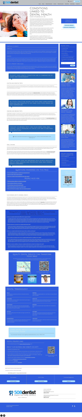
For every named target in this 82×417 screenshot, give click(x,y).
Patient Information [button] (49, 3)
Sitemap (11, 406)
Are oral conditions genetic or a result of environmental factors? (19, 172)
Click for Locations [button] (13, 381)
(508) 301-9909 (46, 392)
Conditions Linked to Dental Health (16, 368)
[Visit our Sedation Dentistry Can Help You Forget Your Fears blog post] (68, 133)
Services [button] (55, 3)
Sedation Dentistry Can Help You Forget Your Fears (68, 136)
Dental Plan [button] (67, 3)
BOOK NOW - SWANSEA (69, 25)
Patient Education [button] (61, 3)
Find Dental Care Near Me (66, 165)
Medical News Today (36, 92)
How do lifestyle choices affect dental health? (15, 185)
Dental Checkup (64, 49)
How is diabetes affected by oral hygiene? (15, 183)
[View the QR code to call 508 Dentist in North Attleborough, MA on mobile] (68, 183)
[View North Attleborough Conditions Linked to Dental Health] (13, 36)
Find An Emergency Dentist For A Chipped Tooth (67, 85)
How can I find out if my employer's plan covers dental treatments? (19, 188)
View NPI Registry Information (30, 357)
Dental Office (64, 162)
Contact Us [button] (78, 3)
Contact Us (69, 381)
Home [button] (40, 3)
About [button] (43, 3)
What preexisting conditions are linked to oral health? (17, 181)
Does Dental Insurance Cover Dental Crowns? (66, 111)
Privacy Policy (8, 406)
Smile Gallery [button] (72, 3)
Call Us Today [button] (77, 1)
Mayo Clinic (43, 201)
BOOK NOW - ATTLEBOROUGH (69, 27)
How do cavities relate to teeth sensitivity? (15, 174)
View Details (16, 360)
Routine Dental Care (65, 160)
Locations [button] (70, 1)
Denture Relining (64, 53)
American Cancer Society (51, 151)
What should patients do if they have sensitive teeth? (17, 186)
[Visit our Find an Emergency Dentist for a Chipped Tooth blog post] (68, 82)
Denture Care (64, 158)
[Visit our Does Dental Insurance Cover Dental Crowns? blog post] (68, 108)
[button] (1, 415)
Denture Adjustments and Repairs (67, 51)
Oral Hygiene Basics (65, 54)
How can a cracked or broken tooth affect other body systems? (18, 176)
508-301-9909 (42, 334)
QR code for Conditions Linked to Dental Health (13, 370)
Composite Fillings (65, 48)
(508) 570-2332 (46, 397)
